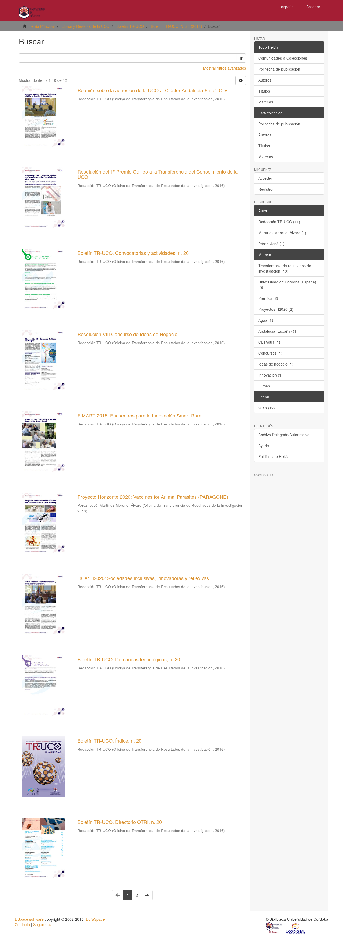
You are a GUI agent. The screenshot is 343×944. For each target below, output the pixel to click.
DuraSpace (95, 919)
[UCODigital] (296, 928)
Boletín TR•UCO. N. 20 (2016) (176, 26)
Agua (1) (265, 320)
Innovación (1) (270, 375)
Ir (241, 58)
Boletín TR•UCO (130, 26)
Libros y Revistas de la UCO (85, 26)
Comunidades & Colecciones (282, 58)
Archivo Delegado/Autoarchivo (284, 434)
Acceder (265, 178)
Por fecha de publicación (279, 69)
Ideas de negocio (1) (275, 364)
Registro (265, 189)
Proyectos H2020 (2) (275, 309)
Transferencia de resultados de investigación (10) (284, 268)
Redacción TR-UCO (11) (279, 221)
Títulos (264, 91)
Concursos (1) (270, 353)
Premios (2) (268, 298)
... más (264, 386)
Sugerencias (43, 924)
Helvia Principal (42, 26)
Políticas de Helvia (273, 456)
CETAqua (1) (269, 342)
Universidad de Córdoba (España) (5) (287, 284)
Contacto (22, 924)
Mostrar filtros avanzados (224, 68)
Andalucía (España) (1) (278, 331)
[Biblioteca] (274, 928)
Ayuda (263, 445)
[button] (289, 6)
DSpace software (29, 919)
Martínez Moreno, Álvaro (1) (282, 232)
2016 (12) (266, 407)
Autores (264, 80)
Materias (265, 102)
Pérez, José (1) (271, 243)
